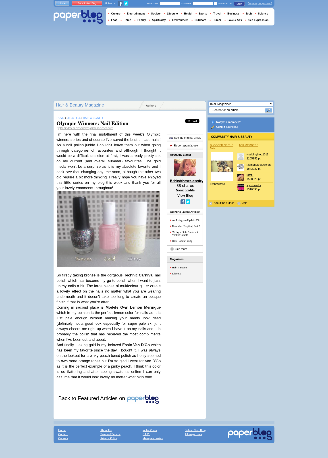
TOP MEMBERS (248, 145)
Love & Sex (235, 20)
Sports (203, 13)
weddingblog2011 (257, 154)
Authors (151, 105)
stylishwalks (254, 185)
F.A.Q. (146, 434)
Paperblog (78, 17)
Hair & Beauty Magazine (80, 104)
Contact (63, 434)
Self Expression (258, 20)
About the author (224, 203)
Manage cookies (153, 438)
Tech (249, 13)
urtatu (250, 175)
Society (156, 13)
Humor (217, 20)
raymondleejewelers (259, 164)
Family (141, 20)
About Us (106, 430)
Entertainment (136, 13)
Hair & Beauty (179, 267)
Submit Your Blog (227, 127)
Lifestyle (176, 273)
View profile (185, 190)
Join (244, 203)
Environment (180, 20)
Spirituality (159, 20)
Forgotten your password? (260, 3)
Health (188, 13)
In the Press (150, 430)
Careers (63, 438)
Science (263, 13)
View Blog (185, 195)
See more (181, 249)
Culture (115, 13)
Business (233, 13)
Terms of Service (110, 434)
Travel (217, 13)
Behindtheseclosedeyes (74, 128)
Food (114, 20)
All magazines (193, 434)
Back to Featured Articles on (92, 398)
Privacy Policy (108, 438)
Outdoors (200, 20)
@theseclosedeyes (101, 128)
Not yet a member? (228, 122)
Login (239, 3)
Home (62, 3)
